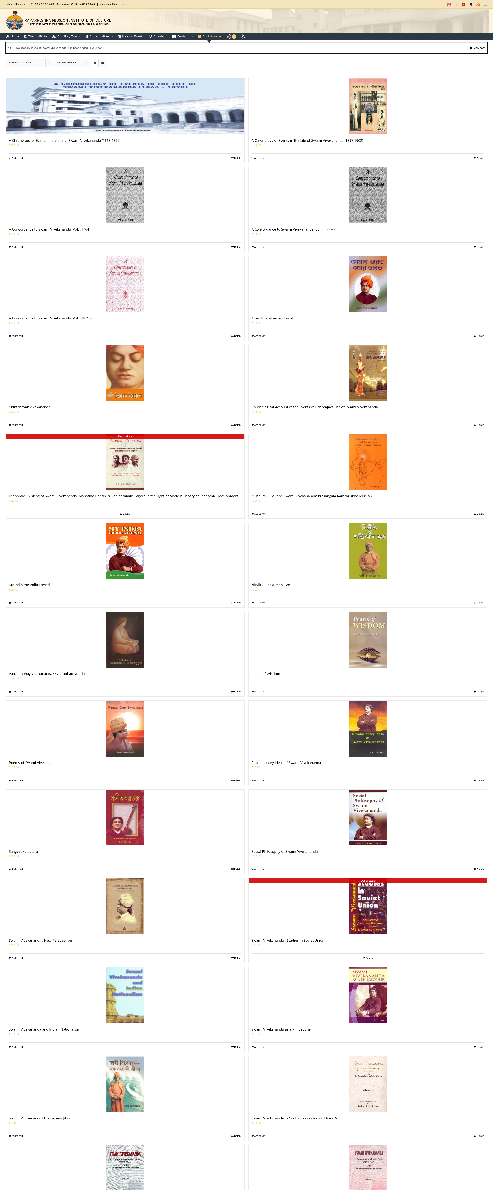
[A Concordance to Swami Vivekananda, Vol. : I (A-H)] (125, 195)
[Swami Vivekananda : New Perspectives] (125, 906)
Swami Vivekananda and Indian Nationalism (44, 1029)
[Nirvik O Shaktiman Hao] (368, 551)
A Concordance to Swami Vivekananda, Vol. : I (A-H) (50, 229)
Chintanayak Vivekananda (29, 407)
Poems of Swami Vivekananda (33, 762)
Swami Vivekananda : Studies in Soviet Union (288, 940)
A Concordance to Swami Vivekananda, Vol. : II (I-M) (293, 229)
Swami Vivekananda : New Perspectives (41, 940)
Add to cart (17, 158)
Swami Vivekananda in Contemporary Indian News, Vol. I (297, 1118)
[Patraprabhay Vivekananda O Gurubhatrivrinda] (125, 640)
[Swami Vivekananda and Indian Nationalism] (125, 995)
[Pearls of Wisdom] (368, 640)
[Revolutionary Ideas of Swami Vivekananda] (368, 729)
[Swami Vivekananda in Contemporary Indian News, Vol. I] (368, 1084)
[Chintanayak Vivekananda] (125, 373)
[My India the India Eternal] (125, 551)
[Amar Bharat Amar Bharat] (368, 284)
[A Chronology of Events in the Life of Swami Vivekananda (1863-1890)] (125, 106)
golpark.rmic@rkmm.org (111, 4)
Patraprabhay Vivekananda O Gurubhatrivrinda (47, 673)
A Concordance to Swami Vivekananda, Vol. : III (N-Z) (51, 318)
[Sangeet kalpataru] (125, 817)
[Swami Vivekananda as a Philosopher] (368, 995)
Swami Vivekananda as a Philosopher (282, 1029)
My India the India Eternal (29, 584)
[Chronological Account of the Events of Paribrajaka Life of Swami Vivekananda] (368, 373)
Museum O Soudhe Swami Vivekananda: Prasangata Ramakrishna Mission (312, 496)
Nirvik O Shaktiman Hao (271, 584)
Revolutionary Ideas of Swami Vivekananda (286, 762)
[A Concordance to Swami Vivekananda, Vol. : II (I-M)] (368, 195)
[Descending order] (49, 63)
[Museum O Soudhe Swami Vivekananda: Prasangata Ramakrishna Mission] (368, 462)
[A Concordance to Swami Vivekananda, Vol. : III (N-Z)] (125, 284)
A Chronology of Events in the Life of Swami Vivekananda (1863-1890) (64, 140)
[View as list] (102, 63)
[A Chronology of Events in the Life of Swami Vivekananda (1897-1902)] (368, 106)
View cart (479, 47)
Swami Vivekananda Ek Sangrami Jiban (40, 1118)
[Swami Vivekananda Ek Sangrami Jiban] (125, 1084)
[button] (243, 36)
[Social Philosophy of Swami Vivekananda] (368, 817)
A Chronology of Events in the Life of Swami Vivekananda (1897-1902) (307, 140)
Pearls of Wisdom (266, 673)
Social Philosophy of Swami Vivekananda (285, 851)
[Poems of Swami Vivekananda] (125, 729)
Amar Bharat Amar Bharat (272, 318)
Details (237, 158)
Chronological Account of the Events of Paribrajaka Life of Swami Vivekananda (315, 407)
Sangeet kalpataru (23, 851)
